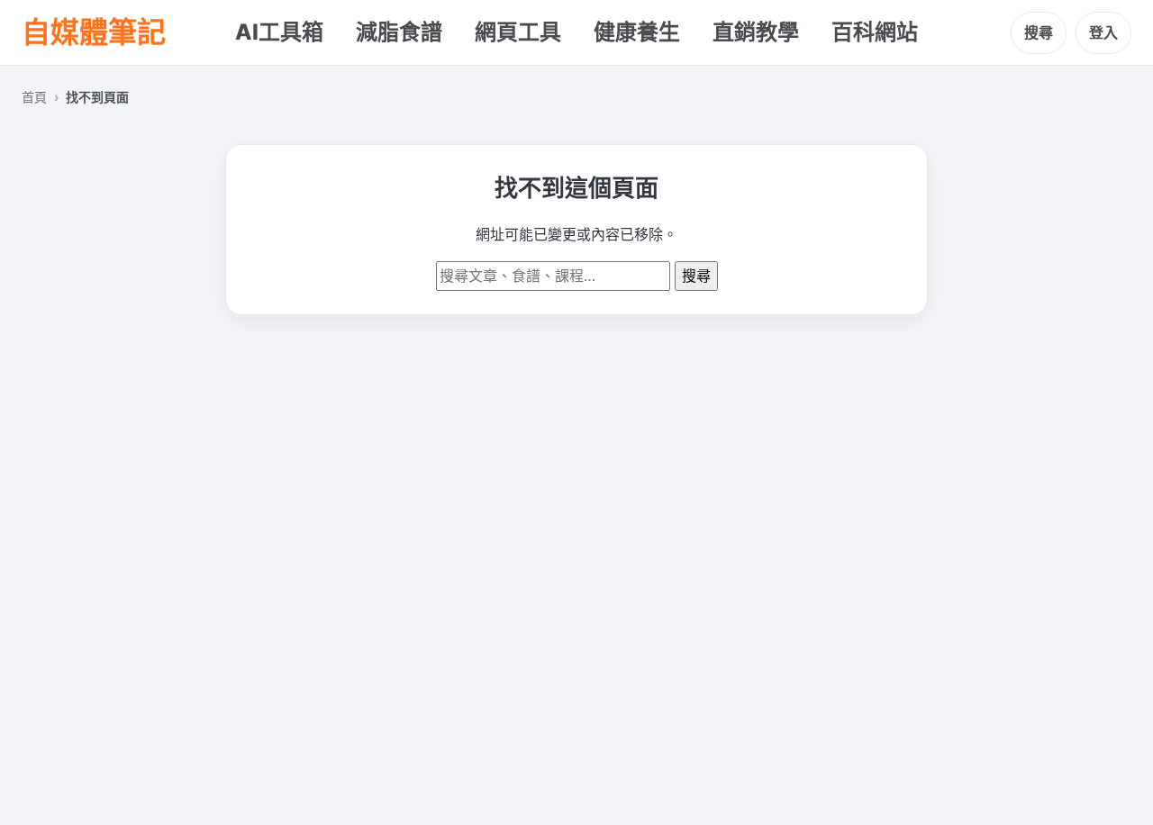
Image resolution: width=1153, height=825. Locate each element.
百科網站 (874, 32)
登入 (1103, 32)
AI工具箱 (279, 32)
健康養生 (637, 32)
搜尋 (1038, 32)
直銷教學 (756, 32)
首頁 (34, 96)
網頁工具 (518, 32)
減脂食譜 (399, 32)
